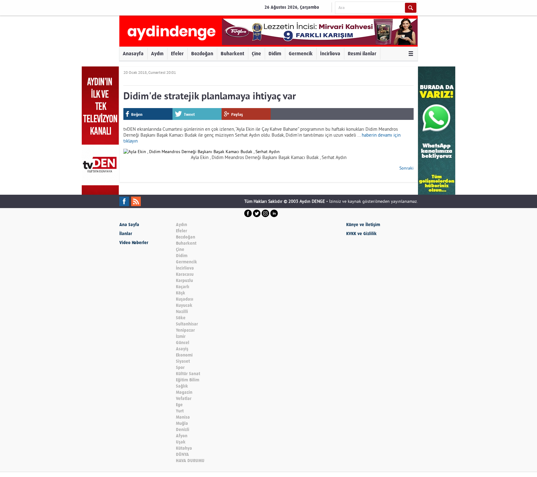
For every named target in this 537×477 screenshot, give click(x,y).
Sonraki (406, 168)
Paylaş (237, 114)
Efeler (177, 54)
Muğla (182, 423)
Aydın (157, 54)
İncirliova (330, 54)
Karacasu (185, 274)
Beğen (136, 114)
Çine (256, 54)
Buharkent (232, 54)
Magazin (184, 392)
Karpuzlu (184, 280)
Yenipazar (185, 330)
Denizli (182, 429)
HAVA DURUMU (190, 460)
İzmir (181, 336)
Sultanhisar (187, 324)
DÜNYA (182, 454)
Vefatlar (183, 398)
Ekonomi (184, 355)
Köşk (180, 293)
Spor (180, 367)
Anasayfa (133, 54)
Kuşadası (184, 299)
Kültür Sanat (188, 373)
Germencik (301, 54)
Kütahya (184, 448)
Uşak (181, 442)
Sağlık (182, 386)
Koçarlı (182, 286)
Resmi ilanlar (362, 54)
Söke (181, 317)
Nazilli (182, 311)
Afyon (181, 435)
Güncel (182, 342)
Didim (274, 54)
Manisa (183, 417)
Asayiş (182, 349)
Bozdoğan (202, 54)
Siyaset (183, 361)
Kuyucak (184, 305)
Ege (179, 404)
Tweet (189, 114)
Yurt (180, 411)
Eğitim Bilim (187, 380)
